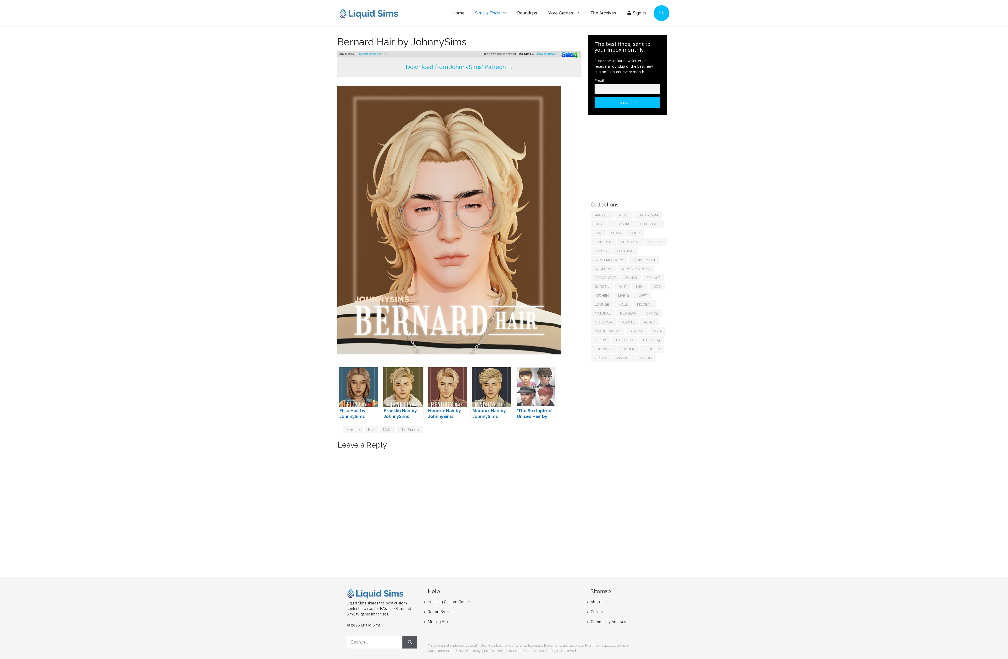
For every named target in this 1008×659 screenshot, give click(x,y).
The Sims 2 (624, 340)
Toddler (652, 349)
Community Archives (608, 622)
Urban (601, 358)
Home (458, 12)
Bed (598, 224)
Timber (628, 349)
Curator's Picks (635, 269)
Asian (624, 215)
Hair (371, 429)
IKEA (639, 287)
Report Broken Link (372, 54)
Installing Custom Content (450, 602)
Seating (637, 331)
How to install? (547, 54)
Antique (602, 215)
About (596, 602)
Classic (656, 242)
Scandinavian (607, 331)
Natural (603, 313)
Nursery (628, 313)
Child (635, 233)
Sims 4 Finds (487, 12)
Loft (642, 295)
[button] (661, 13)
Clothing (625, 251)
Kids (656, 287)
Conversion (644, 260)
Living (623, 295)
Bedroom (620, 224)
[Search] (409, 642)
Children (603, 242)
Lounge (602, 304)
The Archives (603, 12)
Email (599, 80)
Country (603, 269)
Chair (616, 233)
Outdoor (603, 322)
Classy (601, 251)
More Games (560, 12)
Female (353, 429)
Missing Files (439, 622)
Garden (602, 287)
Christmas (630, 242)
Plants (628, 322)
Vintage (624, 358)
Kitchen (602, 295)
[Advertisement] (630, 155)
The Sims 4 (410, 429)
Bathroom (648, 215)
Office (652, 313)
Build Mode (649, 224)
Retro (649, 322)
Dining (631, 278)
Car (598, 233)
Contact (597, 612)
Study (600, 340)
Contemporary (609, 260)
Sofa (657, 331)
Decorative (605, 278)
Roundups (527, 12)
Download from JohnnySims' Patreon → (459, 66)
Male (387, 429)
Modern (644, 304)
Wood (646, 358)
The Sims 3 (651, 340)
